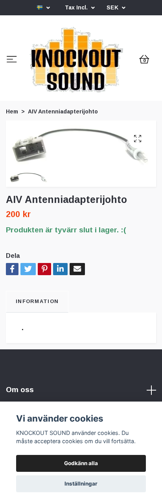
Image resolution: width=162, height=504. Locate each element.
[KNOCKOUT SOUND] (81, 89)
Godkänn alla (81, 463)
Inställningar (81, 483)
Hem (12, 169)
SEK (113, 7)
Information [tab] (37, 359)
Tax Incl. (77, 7)
